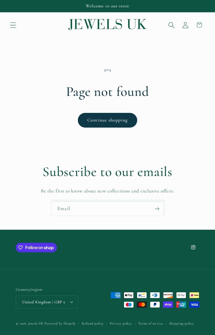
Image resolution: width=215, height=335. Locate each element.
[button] (13, 25)
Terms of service (150, 323)
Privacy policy (121, 323)
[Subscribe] (157, 208)
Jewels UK (36, 323)
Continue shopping (107, 120)
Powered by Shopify (60, 323)
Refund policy (93, 323)
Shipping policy (181, 323)
